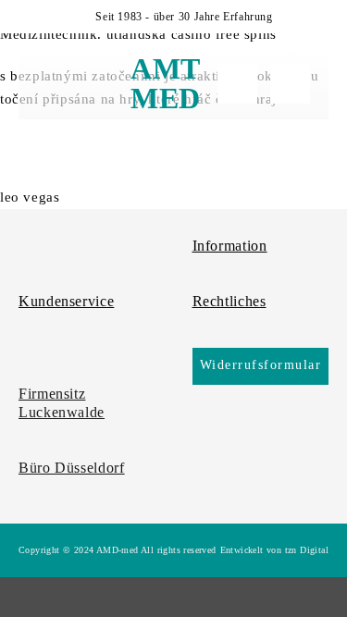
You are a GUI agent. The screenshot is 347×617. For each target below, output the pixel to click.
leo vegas (29, 197)
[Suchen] (237, 84)
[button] (52, 83)
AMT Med (165, 83)
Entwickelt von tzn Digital (274, 550)
